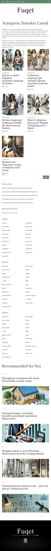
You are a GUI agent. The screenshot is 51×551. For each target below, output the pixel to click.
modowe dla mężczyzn (31, 295)
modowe (28, 292)
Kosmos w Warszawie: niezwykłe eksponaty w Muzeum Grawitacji (17, 202)
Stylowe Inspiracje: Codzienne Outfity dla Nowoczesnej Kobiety (12, 124)
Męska (27, 280)
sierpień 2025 (5, 234)
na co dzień (4, 299)
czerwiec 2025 (5, 237)
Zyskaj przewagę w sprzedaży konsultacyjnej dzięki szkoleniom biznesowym (20, 191)
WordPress (23, 535)
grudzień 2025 (5, 226)
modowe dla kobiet (6, 295)
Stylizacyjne (4, 303)
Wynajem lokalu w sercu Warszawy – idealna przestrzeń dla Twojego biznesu (20, 195)
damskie (4, 273)
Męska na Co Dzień (6, 284)
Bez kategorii (5, 266)
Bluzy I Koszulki (29, 266)
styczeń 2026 (29, 223)
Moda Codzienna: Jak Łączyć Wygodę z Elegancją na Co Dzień (37, 124)
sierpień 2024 (5, 256)
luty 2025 (4, 245)
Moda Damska (29, 288)
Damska (27, 269)
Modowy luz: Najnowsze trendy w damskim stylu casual (11, 166)
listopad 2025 (29, 226)
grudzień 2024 (5, 248)
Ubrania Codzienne (6, 306)
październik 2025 (6, 230)
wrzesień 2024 (29, 252)
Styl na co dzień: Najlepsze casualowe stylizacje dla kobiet (12, 79)
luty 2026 (4, 223)
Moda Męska (5, 292)
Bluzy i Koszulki (5, 269)
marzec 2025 (29, 241)
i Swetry (27, 277)
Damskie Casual (6, 117)
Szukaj (3, 174)
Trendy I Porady (29, 303)
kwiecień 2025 (5, 241)
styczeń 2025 (29, 245)
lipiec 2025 (28, 234)
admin (3, 383)
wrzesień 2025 (29, 230)
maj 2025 (28, 237)
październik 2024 (6, 252)
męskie (27, 284)
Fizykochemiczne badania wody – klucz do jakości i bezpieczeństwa (18, 199)
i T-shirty (4, 280)
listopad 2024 (29, 248)
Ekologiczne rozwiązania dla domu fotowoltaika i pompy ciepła (16, 188)
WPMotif (37, 535)
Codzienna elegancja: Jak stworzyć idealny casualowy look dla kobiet (37, 81)
